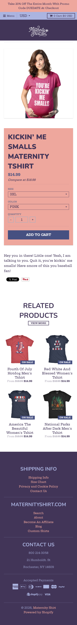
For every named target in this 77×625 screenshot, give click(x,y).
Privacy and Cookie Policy (38, 486)
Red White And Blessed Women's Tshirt (57, 373)
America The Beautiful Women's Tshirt (19, 428)
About (38, 517)
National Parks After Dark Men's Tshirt (57, 428)
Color (12, 201)
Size (11, 189)
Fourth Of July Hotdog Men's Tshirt (20, 373)
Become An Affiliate (39, 522)
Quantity (14, 214)
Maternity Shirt (44, 607)
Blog (38, 526)
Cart (63, 15)
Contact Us (38, 491)
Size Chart (38, 482)
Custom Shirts (38, 531)
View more (38, 323)
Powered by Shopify (38, 612)
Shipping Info (38, 477)
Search (38, 513)
